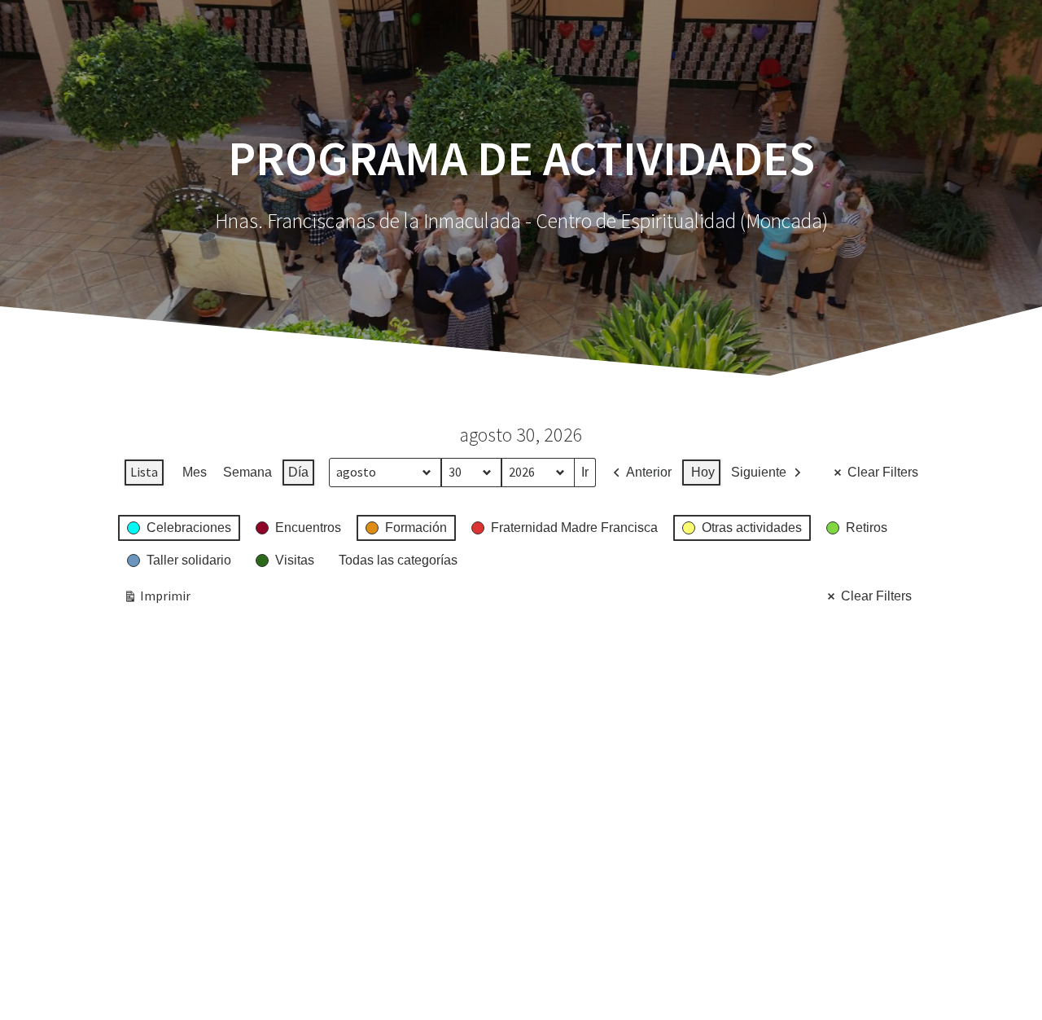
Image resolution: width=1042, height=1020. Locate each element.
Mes (194, 472)
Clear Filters (882, 472)
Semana (247, 472)
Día (298, 472)
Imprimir (156, 599)
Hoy (703, 472)
